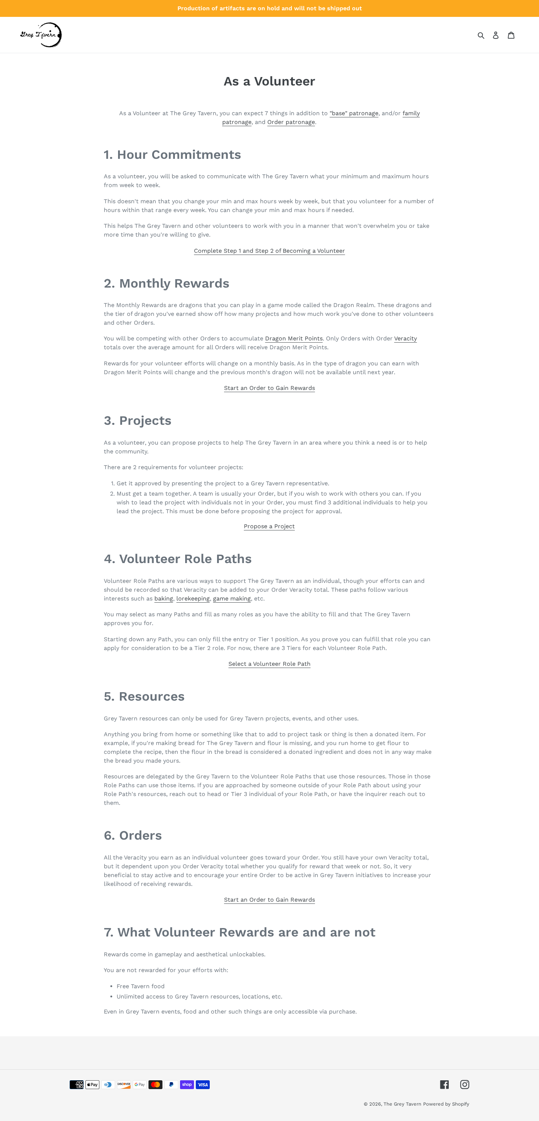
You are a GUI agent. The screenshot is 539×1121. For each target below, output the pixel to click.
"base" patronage (354, 113)
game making (232, 598)
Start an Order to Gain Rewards (269, 899)
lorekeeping (193, 598)
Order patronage (291, 121)
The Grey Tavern (402, 1104)
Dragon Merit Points (294, 338)
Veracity (405, 338)
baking (163, 598)
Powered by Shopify (446, 1104)
